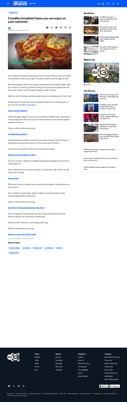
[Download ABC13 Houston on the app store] (104, 386)
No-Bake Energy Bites (17, 134)
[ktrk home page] (13, 357)
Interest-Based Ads (73, 393)
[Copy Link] (70, 27)
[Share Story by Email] (65, 27)
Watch (37, 363)
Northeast (59, 370)
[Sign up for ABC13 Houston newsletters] (23, 386)
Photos (37, 367)
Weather (37, 357)
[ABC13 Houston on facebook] (9, 386)
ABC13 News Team (111, 363)
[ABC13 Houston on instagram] (19, 386)
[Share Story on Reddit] (56, 27)
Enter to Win (109, 370)
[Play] (101, 73)
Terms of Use (62, 393)
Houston (58, 357)
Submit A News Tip (111, 373)
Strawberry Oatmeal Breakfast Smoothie (26, 207)
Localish (80, 357)
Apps (36, 370)
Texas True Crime (83, 363)
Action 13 (81, 360)
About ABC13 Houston (112, 357)
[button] (8, 3)
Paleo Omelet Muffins (17, 110)
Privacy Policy (10, 393)
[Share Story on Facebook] (47, 27)
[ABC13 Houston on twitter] (14, 386)
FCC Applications (97, 393)
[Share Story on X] (51, 27)
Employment (109, 367)
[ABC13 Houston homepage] (19, 3)
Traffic (37, 360)
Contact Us (108, 360)
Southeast (59, 363)
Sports (80, 373)
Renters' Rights (83, 376)
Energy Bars (13, 178)
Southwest (59, 360)
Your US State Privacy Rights (50, 393)
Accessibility (109, 376)
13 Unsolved (82, 367)
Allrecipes (31, 104)
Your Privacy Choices (21, 393)
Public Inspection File (85, 393)
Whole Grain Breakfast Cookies (22, 154)
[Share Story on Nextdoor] (61, 27)
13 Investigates (83, 370)
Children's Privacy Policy (35, 393)
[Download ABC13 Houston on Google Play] (114, 386)
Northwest (59, 367)
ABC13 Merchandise (111, 379)
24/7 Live (32, 3)
